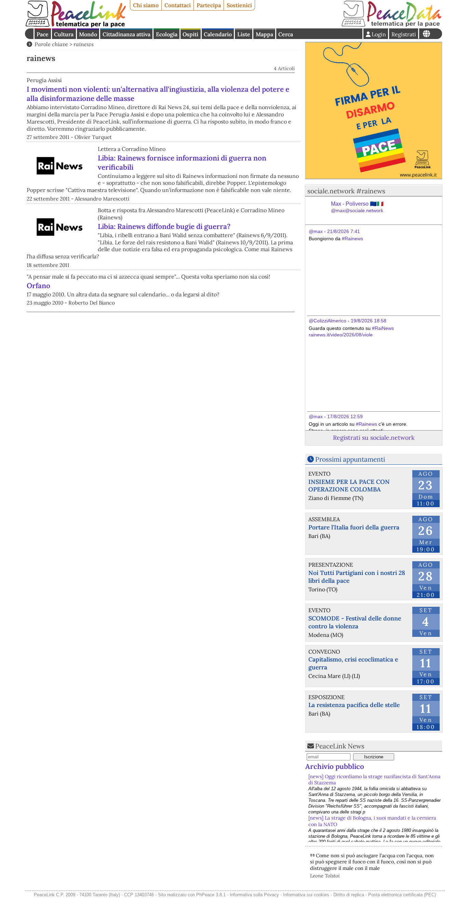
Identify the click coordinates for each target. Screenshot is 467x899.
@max (316, 231)
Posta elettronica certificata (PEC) (402, 894)
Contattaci (177, 5)
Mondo (88, 34)
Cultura (64, 34)
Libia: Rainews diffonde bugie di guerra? (164, 226)
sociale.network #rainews (346, 191)
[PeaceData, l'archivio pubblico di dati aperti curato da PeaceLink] (391, 25)
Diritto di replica (348, 894)
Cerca (285, 34)
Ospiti (190, 34)
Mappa (264, 34)
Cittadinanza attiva (126, 34)
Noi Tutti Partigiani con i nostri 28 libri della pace (356, 577)
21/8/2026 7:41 (343, 231)
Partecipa (209, 5)
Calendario (218, 34)
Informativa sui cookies (306, 894)
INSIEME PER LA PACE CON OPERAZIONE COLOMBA (349, 485)
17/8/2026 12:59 (345, 416)
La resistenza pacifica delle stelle (354, 705)
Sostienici (239, 5)
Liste (243, 34)
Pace (43, 34)
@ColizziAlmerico (327, 320)
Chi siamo (146, 5)
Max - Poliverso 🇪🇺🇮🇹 (357, 207)
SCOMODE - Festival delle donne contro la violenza (354, 622)
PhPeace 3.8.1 (211, 894)
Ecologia (166, 34)
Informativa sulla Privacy (254, 894)
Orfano (38, 285)
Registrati (403, 34)
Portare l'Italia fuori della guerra (353, 527)
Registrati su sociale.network (373, 437)
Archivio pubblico (334, 766)
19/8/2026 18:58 (368, 320)
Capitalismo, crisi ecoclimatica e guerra (353, 663)
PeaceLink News (339, 746)
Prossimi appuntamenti (350, 459)
